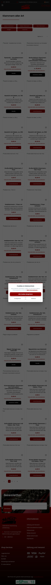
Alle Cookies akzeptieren (25, 294)
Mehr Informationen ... (32, 290)
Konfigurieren (17, 298)
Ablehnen (33, 298)
